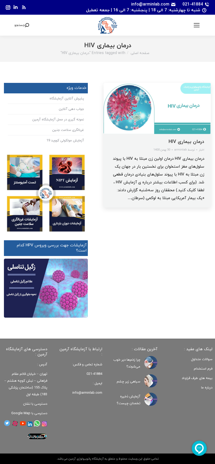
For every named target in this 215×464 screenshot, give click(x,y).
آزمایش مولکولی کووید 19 (65, 140)
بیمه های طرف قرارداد (197, 378)
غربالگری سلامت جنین (68, 130)
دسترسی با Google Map (29, 413)
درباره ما (206, 387)
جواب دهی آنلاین (71, 109)
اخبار (201, 150)
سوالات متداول (201, 359)
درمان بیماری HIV (186, 141)
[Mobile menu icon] (196, 25)
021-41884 (192, 4)
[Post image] (150, 362)
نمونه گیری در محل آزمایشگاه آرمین (58, 119)
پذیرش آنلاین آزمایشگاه (67, 98)
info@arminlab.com (150, 4)
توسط (184, 150)
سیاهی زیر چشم (128, 381)
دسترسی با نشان (35, 404)
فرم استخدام (203, 368)
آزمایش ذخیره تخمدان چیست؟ (128, 400)
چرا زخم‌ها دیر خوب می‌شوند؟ (126, 363)
